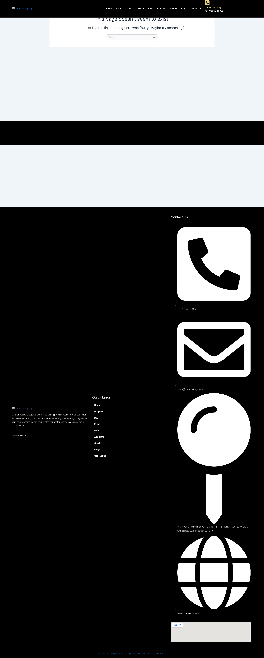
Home (109, 8)
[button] (120, 8)
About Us (161, 8)
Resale (141, 8)
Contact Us (196, 8)
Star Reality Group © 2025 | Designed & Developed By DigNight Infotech (132, 653)
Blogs (184, 8)
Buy (130, 8)
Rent (150, 8)
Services (173, 8)
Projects (120, 8)
